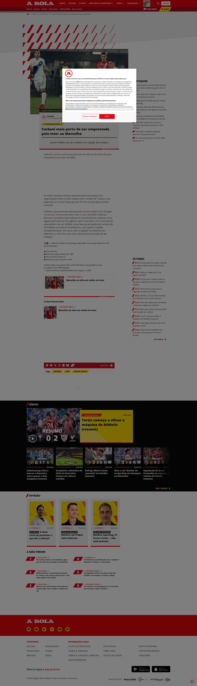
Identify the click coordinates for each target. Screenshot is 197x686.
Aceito (107, 116)
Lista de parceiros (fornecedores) (76, 109)
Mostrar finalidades (90, 116)
